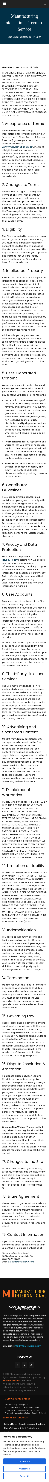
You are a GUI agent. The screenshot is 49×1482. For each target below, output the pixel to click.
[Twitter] (31, 1365)
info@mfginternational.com (21, 1261)
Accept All (24, 1461)
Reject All (24, 1476)
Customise (24, 1468)
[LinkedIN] (24, 1365)
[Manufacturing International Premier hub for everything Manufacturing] (24, 1293)
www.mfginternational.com (17, 146)
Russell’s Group (11, 1380)
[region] (24, 1457)
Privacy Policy (10, 559)
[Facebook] (17, 1365)
